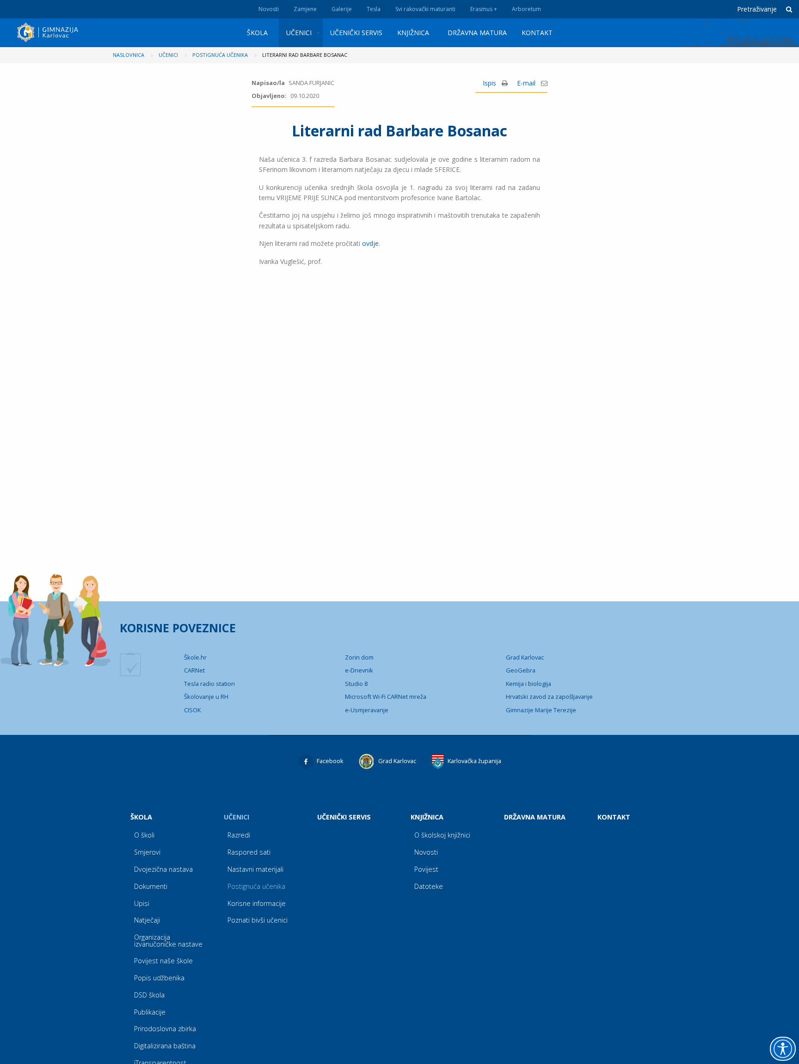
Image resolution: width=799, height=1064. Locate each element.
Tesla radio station (209, 683)
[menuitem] (259, 32)
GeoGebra (520, 670)
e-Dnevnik (359, 670)
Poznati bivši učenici (257, 920)
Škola (257, 32)
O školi (144, 835)
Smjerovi (147, 852)
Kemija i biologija (528, 683)
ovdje (370, 243)
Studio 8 (356, 683)
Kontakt (537, 32)
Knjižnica (413, 32)
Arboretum (526, 9)
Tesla (374, 9)
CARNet (194, 670)
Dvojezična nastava (163, 869)
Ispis (490, 83)
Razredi (238, 835)
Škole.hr (195, 657)
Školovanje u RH (206, 696)
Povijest (426, 869)
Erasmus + (483, 9)
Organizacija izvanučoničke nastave (168, 940)
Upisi (141, 903)
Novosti (268, 9)
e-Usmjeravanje (366, 710)
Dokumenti (150, 886)
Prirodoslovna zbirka (165, 1028)
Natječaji (147, 920)
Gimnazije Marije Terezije (541, 710)
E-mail (527, 83)
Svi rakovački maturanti (425, 9)
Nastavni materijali (255, 869)
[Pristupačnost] (783, 1049)
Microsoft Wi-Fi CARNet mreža (385, 696)
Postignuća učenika (256, 886)
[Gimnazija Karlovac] (49, 32)
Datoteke (428, 886)
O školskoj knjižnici (442, 835)
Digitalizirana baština (165, 1045)
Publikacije (150, 1012)
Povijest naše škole (163, 960)
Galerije (342, 9)
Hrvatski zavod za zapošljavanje (549, 696)
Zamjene (305, 9)
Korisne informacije (256, 903)
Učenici (299, 32)
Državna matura (477, 32)
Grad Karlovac (525, 657)
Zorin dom (359, 657)
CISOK (192, 710)
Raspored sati (248, 852)
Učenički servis (356, 32)
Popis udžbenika (159, 977)
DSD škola (149, 995)
